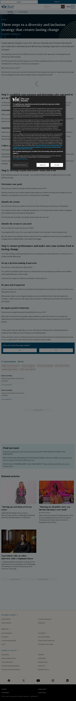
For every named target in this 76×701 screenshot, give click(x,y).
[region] (38, 132)
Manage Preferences (20, 164)
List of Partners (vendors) (20, 159)
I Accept (56, 164)
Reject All (43, 164)
